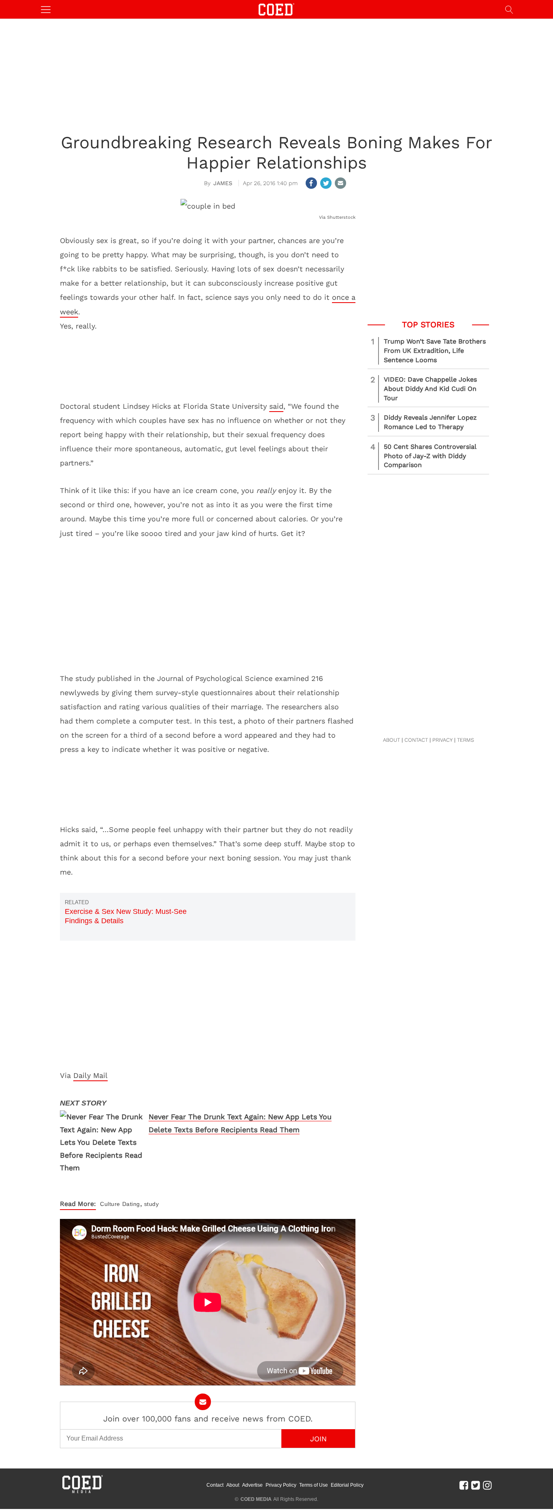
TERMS (465, 740)
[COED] (276, 9)
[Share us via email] (340, 183)
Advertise (252, 1485)
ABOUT (391, 740)
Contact (214, 1485)
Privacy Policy (281, 1485)
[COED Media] (82, 1492)
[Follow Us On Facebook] (464, 1485)
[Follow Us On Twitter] (475, 1485)
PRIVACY (442, 740)
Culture (110, 1204)
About (232, 1485)
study (151, 1204)
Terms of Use (313, 1485)
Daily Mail (90, 1075)
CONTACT (416, 740)
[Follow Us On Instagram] (487, 1485)
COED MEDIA (256, 1499)
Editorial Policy (347, 1485)
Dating (131, 1204)
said (276, 406)
